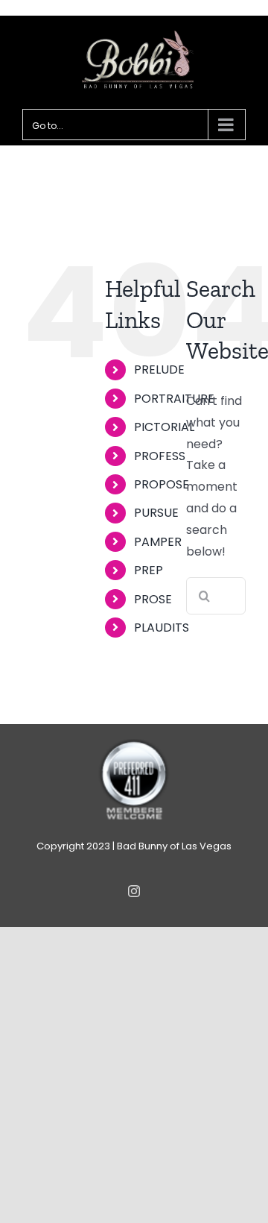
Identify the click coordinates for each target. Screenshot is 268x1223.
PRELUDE (159, 369)
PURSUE (156, 512)
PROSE (153, 599)
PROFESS (159, 456)
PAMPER (158, 541)
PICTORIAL (164, 427)
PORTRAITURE (174, 398)
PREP (148, 570)
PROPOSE (161, 484)
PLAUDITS (161, 627)
